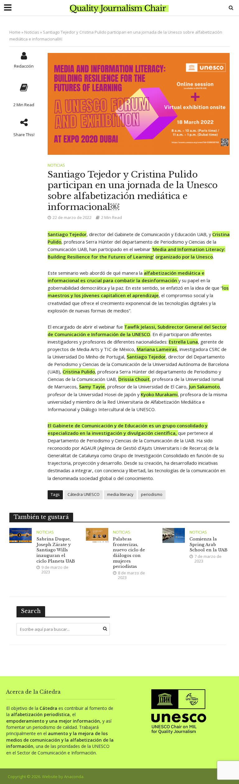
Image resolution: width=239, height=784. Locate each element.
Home (15, 32)
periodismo (151, 494)
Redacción (24, 66)
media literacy (120, 494)
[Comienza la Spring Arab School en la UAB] (173, 535)
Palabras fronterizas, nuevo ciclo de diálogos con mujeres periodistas (129, 552)
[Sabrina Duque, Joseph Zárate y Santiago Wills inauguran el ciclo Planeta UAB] (20, 535)
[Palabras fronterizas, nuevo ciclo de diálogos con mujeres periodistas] (97, 535)
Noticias (31, 32)
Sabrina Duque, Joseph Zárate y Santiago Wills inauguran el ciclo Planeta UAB (55, 550)
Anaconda (73, 776)
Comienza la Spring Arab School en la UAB (208, 544)
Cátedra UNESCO (84, 494)
